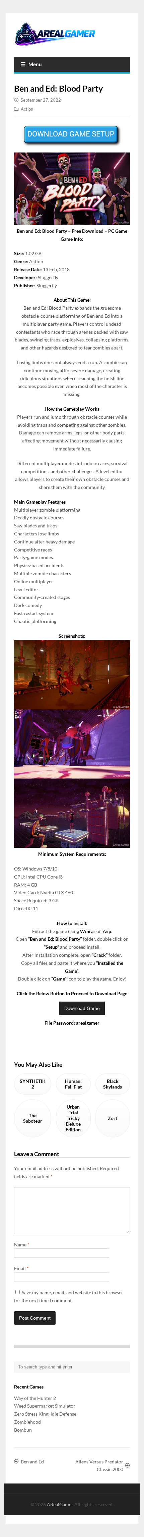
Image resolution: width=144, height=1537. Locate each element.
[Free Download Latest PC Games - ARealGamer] (72, 34)
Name (21, 1244)
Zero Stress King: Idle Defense (45, 1414)
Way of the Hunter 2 (35, 1398)
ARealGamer (60, 1504)
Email (21, 1268)
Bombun (23, 1430)
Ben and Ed (32, 1461)
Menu (35, 64)
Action (27, 109)
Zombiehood (27, 1422)
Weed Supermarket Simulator (44, 1406)
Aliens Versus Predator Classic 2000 (99, 1465)
